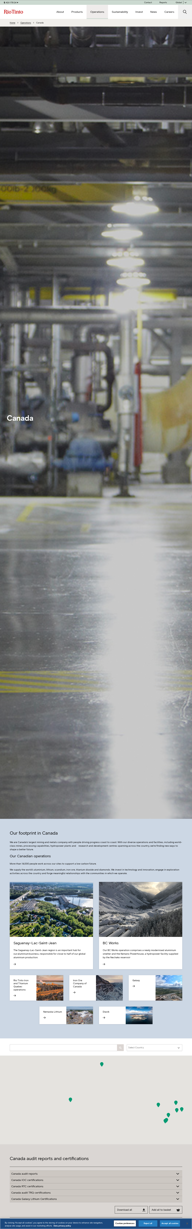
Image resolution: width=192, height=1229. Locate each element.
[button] (70, 1100)
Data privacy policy (62, 1226)
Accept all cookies (170, 1223)
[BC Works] (140, 964)
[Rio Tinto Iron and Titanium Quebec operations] (23, 995)
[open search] (185, 12)
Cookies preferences (124, 1223)
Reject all (148, 1223)
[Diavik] (112, 1017)
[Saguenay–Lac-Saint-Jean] (51, 964)
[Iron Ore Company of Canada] (82, 992)
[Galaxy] (142, 986)
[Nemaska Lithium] (52, 1017)
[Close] (187, 1223)
